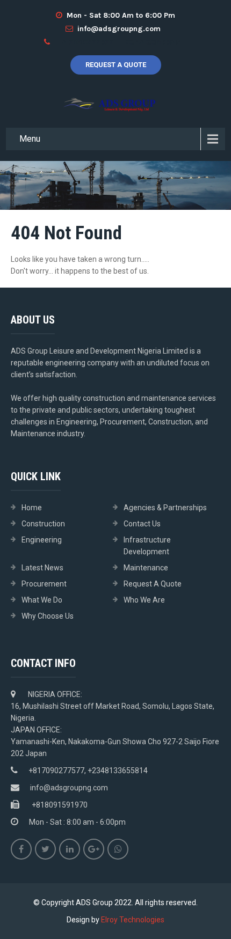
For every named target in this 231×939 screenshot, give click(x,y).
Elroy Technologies (132, 919)
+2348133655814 (151, 42)
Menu (29, 139)
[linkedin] (69, 849)
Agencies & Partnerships (165, 507)
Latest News (42, 567)
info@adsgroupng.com (119, 28)
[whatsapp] (117, 849)
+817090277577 (84, 42)
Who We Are (144, 600)
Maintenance (146, 567)
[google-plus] (93, 849)
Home (31, 507)
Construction (43, 523)
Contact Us (142, 523)
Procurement (44, 583)
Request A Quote (115, 65)
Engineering (41, 539)
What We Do (41, 600)
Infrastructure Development (147, 545)
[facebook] (21, 849)
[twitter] (45, 849)
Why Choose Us (47, 616)
